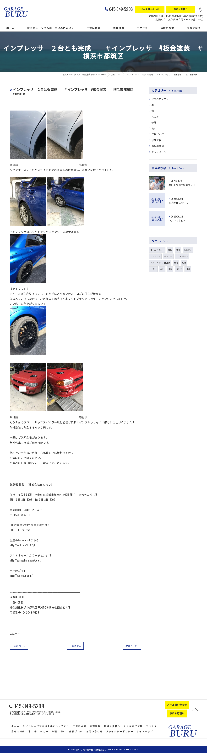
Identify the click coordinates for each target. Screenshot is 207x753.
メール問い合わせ (150, 9)
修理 (154, 122)
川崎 (188, 269)
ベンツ (179, 269)
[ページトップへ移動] (195, 709)
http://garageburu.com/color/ (26, 560)
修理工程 (156, 140)
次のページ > (131, 645)
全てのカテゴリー (161, 99)
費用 (176, 262)
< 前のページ (18, 645)
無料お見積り (181, 9)
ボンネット (155, 256)
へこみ (155, 116)
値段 (170, 249)
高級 (184, 262)
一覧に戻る (75, 645)
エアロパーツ (182, 256)
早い (162, 269)
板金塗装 (188, 249)
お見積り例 (158, 146)
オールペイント (157, 249)
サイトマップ (145, 731)
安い (154, 128)
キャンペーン (159, 152)
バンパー (168, 256)
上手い (153, 269)
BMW (170, 269)
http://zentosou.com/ (21, 575)
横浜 (178, 249)
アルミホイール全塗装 (160, 262)
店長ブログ (15, 633)
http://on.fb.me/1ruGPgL (22, 545)
